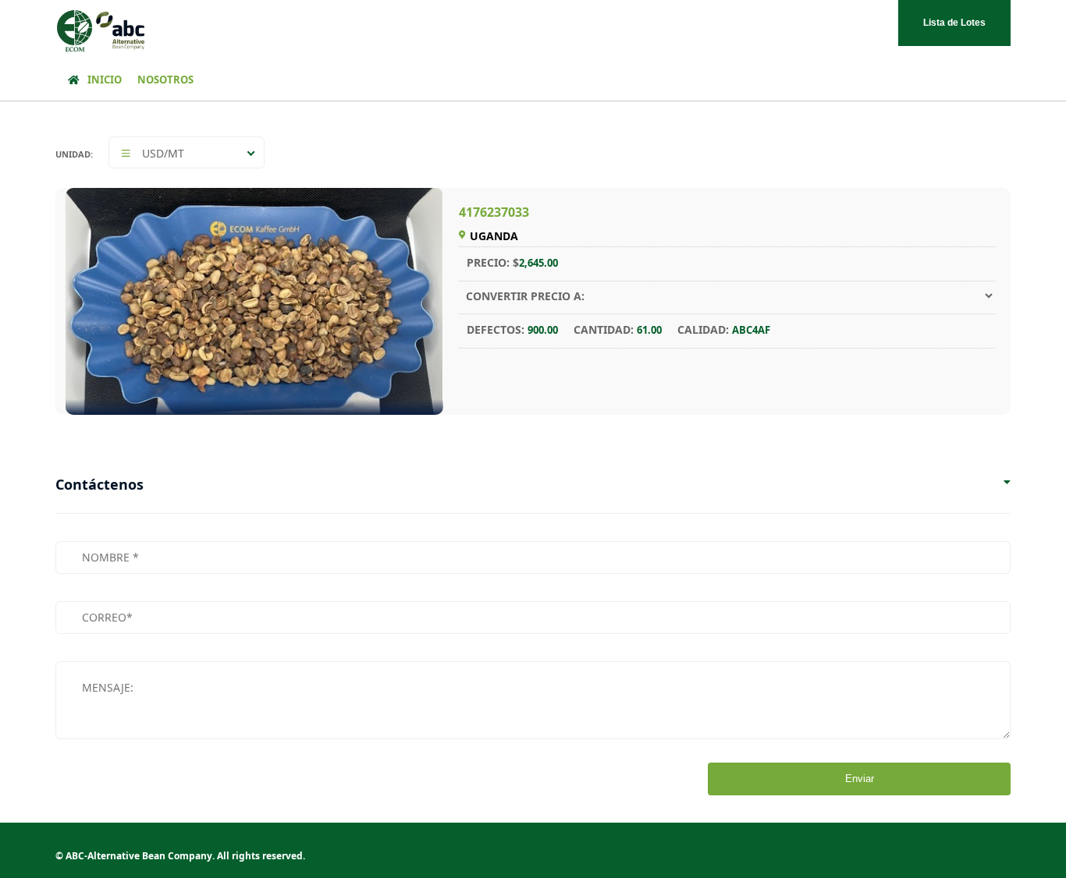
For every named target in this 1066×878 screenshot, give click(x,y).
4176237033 (494, 212)
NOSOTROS (165, 80)
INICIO (104, 80)
